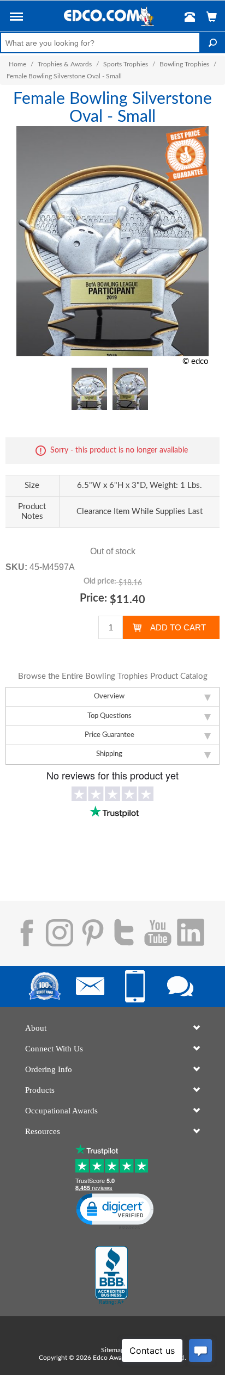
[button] (16, 18)
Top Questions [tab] (109, 716)
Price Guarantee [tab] (109, 735)
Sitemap (113, 1350)
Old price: (100, 581)
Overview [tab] (109, 696)
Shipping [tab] (109, 754)
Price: (93, 598)
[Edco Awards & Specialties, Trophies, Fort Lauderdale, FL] (111, 1275)
